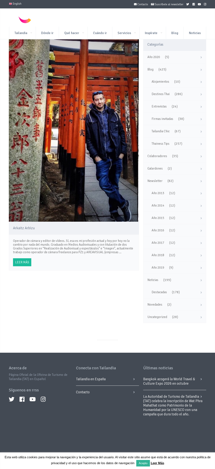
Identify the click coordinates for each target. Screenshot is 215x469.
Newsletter (155, 181)
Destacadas (159, 292)
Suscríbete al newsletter (168, 4)
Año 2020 (153, 57)
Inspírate (151, 33)
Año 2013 (158, 193)
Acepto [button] (143, 463)
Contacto (142, 4)
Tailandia (20, 33)
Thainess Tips (160, 144)
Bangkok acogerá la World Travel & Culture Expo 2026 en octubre (169, 381)
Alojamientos (160, 81)
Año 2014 (158, 205)
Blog (174, 33)
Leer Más (157, 463)
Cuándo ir (100, 33)
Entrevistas (159, 106)
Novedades (154, 304)
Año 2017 (158, 243)
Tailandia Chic (161, 131)
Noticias (195, 33)
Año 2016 (158, 230)
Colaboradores (157, 156)
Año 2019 (158, 267)
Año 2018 (158, 255)
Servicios (124, 33)
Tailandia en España (91, 379)
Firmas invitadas (162, 119)
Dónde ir (47, 33)
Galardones (155, 168)
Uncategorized (157, 317)
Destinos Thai (161, 94)
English (16, 3)
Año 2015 (158, 218)
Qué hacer (71, 33)
